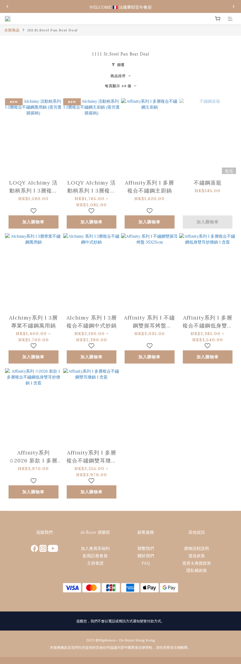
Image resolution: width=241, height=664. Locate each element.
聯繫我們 (146, 548)
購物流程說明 (196, 548)
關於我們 (146, 555)
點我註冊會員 (95, 555)
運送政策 (196, 555)
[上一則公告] (7, 6)
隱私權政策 (196, 570)
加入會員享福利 (95, 548)
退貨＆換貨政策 (196, 563)
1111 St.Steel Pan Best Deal (52, 30)
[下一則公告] (233, 6)
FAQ (146, 563)
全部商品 (12, 30)
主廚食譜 (95, 563)
